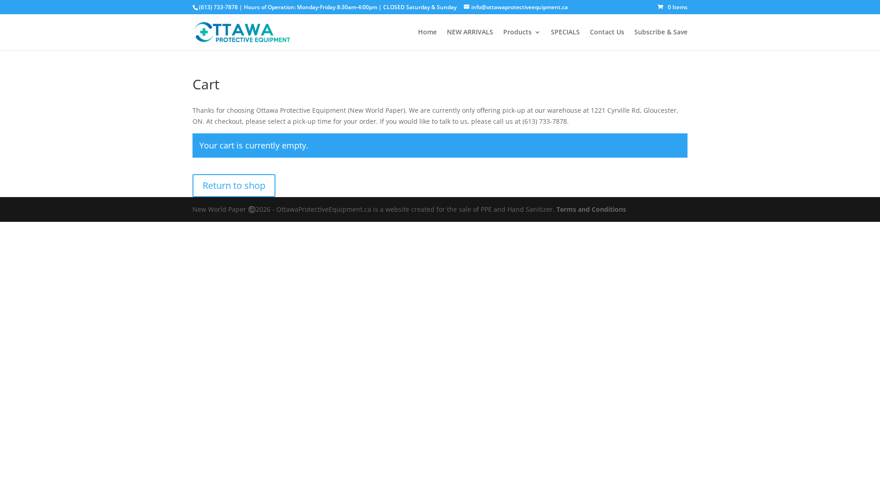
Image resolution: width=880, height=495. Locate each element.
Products (517, 32)
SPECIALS (565, 32)
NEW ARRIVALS (470, 32)
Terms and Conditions (591, 209)
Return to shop (234, 185)
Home (427, 32)
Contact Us (607, 32)
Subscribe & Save (661, 32)
